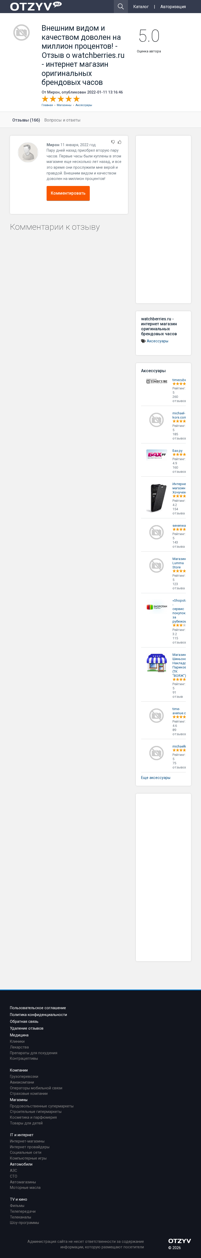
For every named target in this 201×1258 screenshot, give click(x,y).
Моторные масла (25, 1187)
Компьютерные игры (28, 1158)
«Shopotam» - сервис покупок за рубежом (182, 610)
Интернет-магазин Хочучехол (180, 488)
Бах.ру (177, 451)
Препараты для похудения (33, 1053)
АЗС (13, 1170)
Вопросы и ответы (62, 120)
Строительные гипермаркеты (36, 1111)
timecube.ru (181, 380)
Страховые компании (29, 1093)
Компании (19, 1070)
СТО (13, 1176)
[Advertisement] (163, 219)
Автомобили (21, 1164)
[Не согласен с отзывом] (113, 142)
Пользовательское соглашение (38, 1008)
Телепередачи (23, 1211)
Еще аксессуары (155, 778)
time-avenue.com (181, 711)
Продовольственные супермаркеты (42, 1106)
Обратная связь (24, 1021)
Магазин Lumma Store (179, 563)
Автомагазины (23, 1182)
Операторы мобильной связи (36, 1088)
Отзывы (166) (26, 120)
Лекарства (19, 1047)
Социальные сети (25, 1152)
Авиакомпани (22, 1082)
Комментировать (68, 193)
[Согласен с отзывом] (119, 142)
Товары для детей (26, 1123)
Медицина (19, 1035)
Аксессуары (157, 341)
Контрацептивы (24, 1058)
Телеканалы (20, 1217)
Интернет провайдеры (29, 1147)
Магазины (18, 1100)
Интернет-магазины (27, 1141)
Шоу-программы (24, 1223)
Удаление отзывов (26, 1028)
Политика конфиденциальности (38, 1015)
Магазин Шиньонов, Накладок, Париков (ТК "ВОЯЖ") (181, 665)
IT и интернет (22, 1135)
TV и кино (18, 1199)
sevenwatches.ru (185, 526)
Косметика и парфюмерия (33, 1117)
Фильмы (17, 1206)
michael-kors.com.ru (181, 415)
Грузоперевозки (24, 1076)
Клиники (17, 1041)
